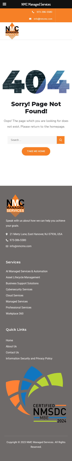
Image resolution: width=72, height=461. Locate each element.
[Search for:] (36, 140)
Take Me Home (36, 151)
